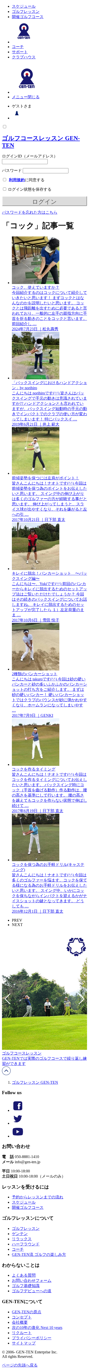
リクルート (22, 1333)
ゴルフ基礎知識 (26, 1286)
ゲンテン (20, 1234)
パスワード (12, 170)
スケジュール (24, 6)
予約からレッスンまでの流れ (37, 1197)
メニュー (20, 97)
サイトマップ (24, 1343)
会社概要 (20, 1322)
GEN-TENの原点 (26, 1312)
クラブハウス (24, 57)
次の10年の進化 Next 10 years (37, 1327)
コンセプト (22, 1317)
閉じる (34, 97)
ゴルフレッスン (26, 11)
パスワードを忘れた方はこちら (29, 212)
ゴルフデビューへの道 (31, 1291)
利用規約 (17, 180)
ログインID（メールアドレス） (30, 156)
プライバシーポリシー (31, 1338)
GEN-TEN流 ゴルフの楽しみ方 (39, 1254)
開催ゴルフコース (28, 17)
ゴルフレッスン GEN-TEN (35, 1082)
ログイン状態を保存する (29, 189)
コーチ (18, 47)
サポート (20, 52)
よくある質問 (24, 1275)
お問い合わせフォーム (31, 1280)
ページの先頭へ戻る (20, 1365)
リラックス (22, 1239)
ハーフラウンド (26, 1244)
